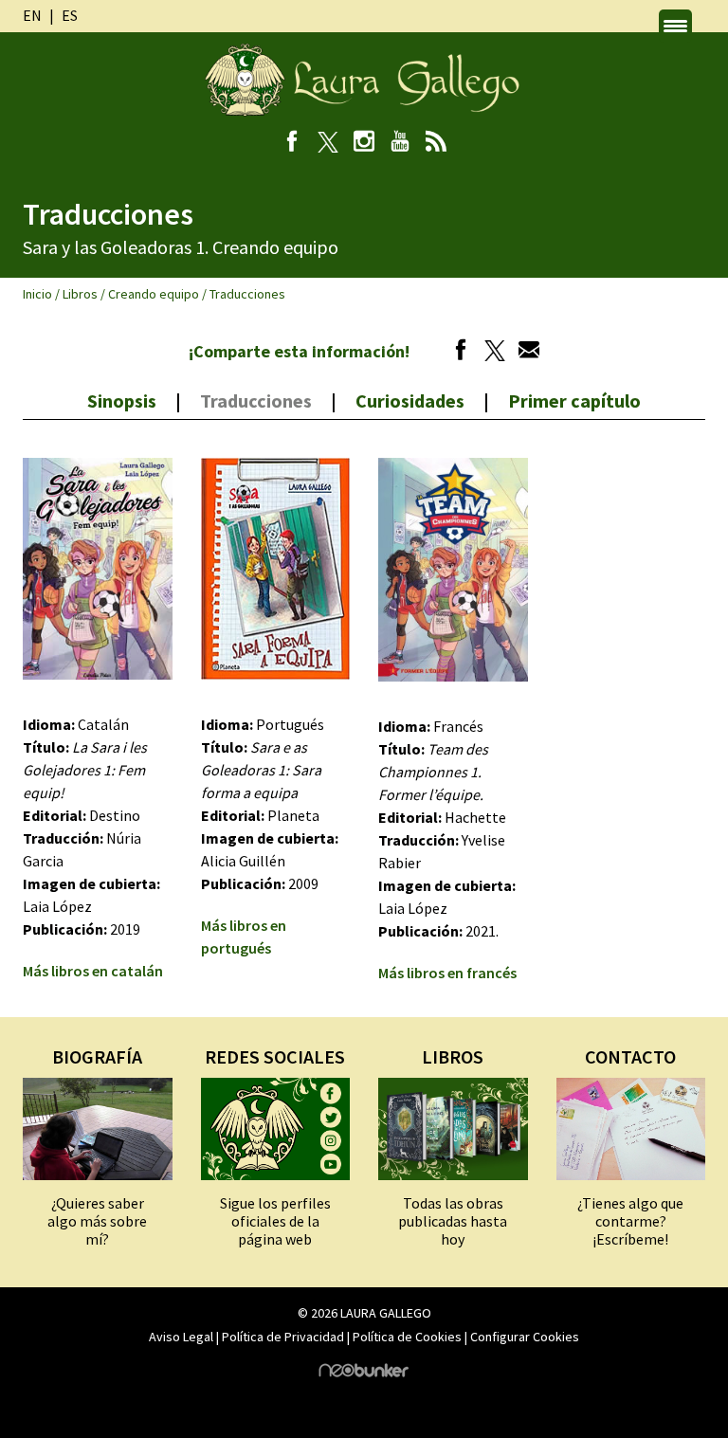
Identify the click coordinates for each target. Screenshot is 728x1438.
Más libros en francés (447, 972)
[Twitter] (490, 352)
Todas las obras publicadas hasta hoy (452, 1220)
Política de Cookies (407, 1336)
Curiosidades (409, 400)
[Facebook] (292, 143)
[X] (328, 143)
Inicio (37, 293)
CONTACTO (630, 1056)
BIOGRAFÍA (97, 1056)
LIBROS (452, 1056)
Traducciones (256, 400)
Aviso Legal (181, 1336)
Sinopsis (121, 400)
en (32, 15)
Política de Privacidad (283, 1336)
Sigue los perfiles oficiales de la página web (275, 1220)
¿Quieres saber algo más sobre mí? (97, 1220)
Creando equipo (153, 293)
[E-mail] (524, 352)
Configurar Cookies (524, 1336)
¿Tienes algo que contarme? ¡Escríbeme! (630, 1220)
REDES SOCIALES (275, 1056)
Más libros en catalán (93, 970)
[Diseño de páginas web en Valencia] (364, 1372)
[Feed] (436, 143)
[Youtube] (400, 143)
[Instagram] (364, 143)
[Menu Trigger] (675, 26)
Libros (80, 293)
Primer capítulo (574, 400)
